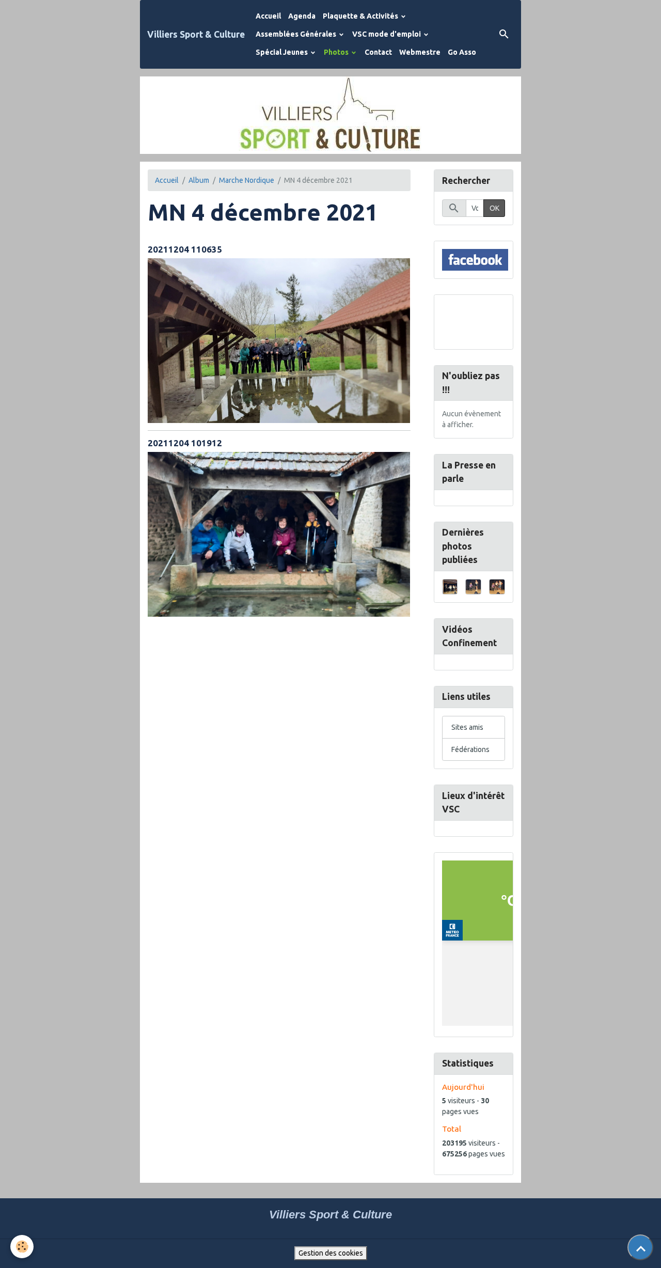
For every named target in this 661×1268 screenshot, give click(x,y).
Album (198, 180)
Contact (378, 52)
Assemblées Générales (297, 34)
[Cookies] (22, 1246)
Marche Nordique (246, 180)
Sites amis (467, 727)
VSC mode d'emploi (387, 34)
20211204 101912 (185, 443)
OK (494, 208)
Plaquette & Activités (361, 16)
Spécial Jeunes (282, 52)
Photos (337, 52)
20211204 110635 (185, 249)
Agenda (302, 16)
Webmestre (419, 52)
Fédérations (470, 749)
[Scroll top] (640, 1247)
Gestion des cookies (330, 1253)
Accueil (268, 16)
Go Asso (462, 52)
